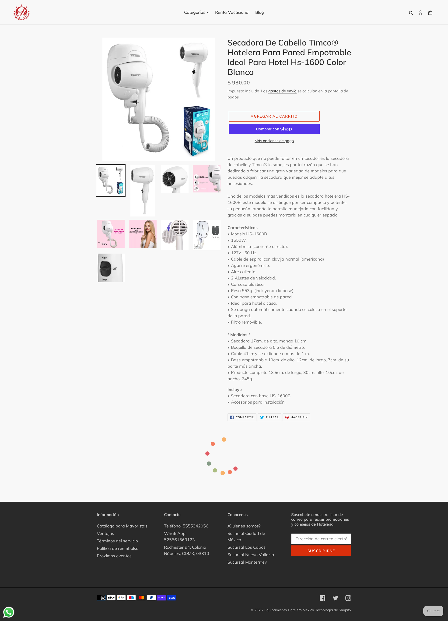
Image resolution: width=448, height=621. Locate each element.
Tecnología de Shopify (333, 610)
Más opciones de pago (274, 140)
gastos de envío (282, 90)
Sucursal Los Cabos (247, 547)
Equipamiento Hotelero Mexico (289, 610)
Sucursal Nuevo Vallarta (251, 554)
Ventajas (105, 533)
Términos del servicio (117, 541)
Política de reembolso (117, 548)
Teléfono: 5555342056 (186, 526)
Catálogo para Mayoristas (122, 526)
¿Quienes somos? (244, 526)
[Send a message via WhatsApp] (8, 612)
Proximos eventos (114, 555)
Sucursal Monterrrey (247, 562)
